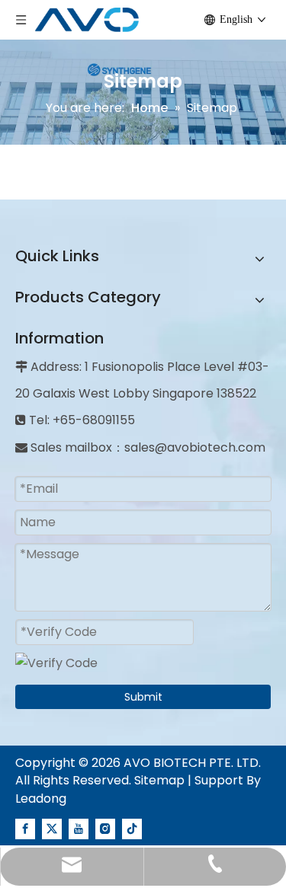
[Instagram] (105, 827)
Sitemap (159, 780)
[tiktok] (132, 827)
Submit (143, 696)
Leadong (40, 798)
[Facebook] (25, 827)
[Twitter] (52, 827)
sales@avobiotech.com (194, 447)
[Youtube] (78, 827)
